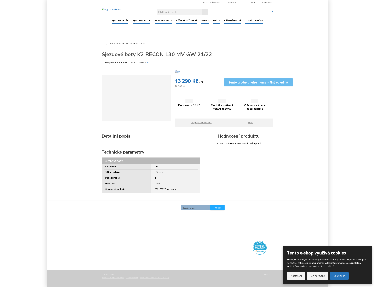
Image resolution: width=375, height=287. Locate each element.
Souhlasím (339, 275)
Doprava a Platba (113, 246)
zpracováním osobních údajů (193, 213)
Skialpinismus (163, 20)
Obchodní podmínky (114, 258)
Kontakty (108, 242)
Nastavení (296, 275)
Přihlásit (217, 207)
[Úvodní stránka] (111, 9)
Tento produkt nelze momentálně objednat (258, 82)
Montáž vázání (169, 231)
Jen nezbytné (318, 275)
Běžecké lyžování (186, 20)
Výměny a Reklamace (114, 250)
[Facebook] (240, 2)
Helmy (205, 20)
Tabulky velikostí (112, 254)
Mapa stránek (132, 277)
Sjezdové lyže (120, 20)
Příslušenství (232, 20)
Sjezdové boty (141, 20)
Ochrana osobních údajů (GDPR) (154, 277)
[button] (250, 2)
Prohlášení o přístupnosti (113, 277)
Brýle (216, 20)
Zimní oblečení (254, 20)
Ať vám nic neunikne (167, 207)
